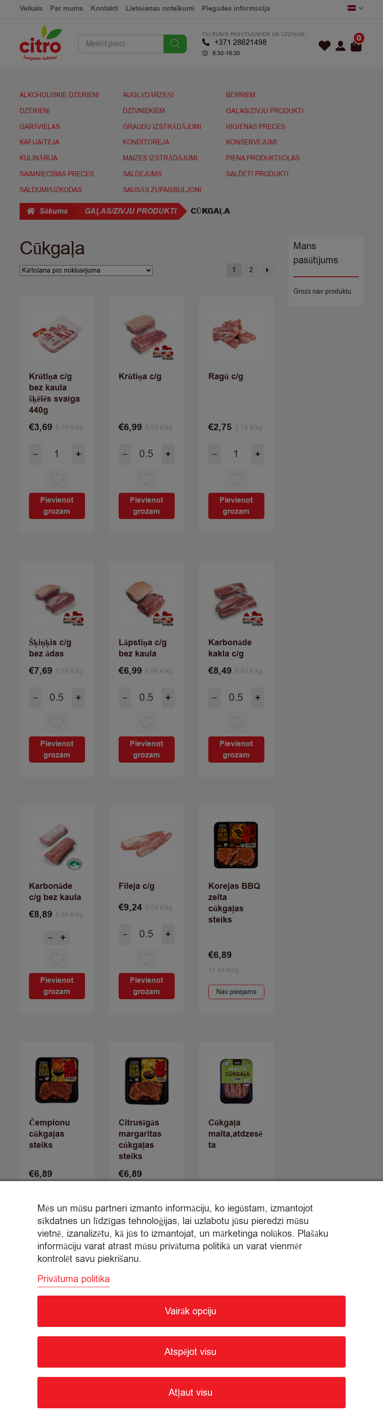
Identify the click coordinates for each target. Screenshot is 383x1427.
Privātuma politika (73, 1279)
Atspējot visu (190, 1352)
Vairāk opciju (190, 1311)
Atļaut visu (191, 1392)
